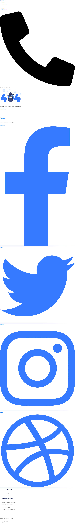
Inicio (3, 2)
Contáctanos (4, 4)
